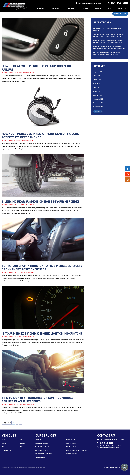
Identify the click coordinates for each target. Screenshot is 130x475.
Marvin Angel (8, 72)
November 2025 (98, 107)
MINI (3, 446)
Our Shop (40, 9)
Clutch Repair (71, 443)
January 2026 (98, 99)
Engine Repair (71, 446)
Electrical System (42, 446)
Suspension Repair (72, 454)
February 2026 (98, 95)
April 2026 (96, 87)
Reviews (98, 9)
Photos (85, 9)
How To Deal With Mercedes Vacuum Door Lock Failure (37, 67)
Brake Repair (71, 439)
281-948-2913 (119, 2)
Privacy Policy (40, 467)
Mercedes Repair (29, 72)
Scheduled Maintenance (43, 454)
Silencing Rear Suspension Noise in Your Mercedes (41, 201)
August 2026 (97, 72)
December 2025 (98, 103)
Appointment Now (120, 13)
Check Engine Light (42, 443)
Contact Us (122, 9)
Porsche (22, 446)
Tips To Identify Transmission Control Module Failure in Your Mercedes (37, 399)
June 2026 (97, 79)
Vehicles (55, 9)
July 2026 (96, 76)
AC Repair (38, 439)
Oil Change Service (42, 450)
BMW (20, 439)
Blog (109, 9)
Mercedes (22, 443)
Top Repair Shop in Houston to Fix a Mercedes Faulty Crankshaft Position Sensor (42, 267)
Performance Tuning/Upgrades (77, 450)
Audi (3, 439)
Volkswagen (6, 450)
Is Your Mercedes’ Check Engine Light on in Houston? (42, 333)
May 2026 (96, 83)
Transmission (40, 457)
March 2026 (97, 91)
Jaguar (4, 443)
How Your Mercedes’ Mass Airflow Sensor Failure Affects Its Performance (40, 135)
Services (70, 9)
